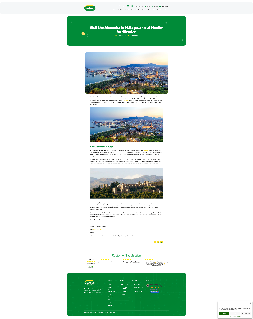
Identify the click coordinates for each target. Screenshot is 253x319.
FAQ (149, 9)
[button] (250, 303)
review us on (154, 291)
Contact (110, 305)
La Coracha (125, 100)
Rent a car (111, 287)
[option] (111, 263)
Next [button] (167, 262)
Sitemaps (123, 294)
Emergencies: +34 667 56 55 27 (138, 290)
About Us (137, 9)
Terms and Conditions (124, 287)
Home (109, 284)
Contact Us (159, 9)
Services (144, 9)
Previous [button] (98, 262)
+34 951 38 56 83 (138, 287)
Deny (235, 313)
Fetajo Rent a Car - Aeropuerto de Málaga (156, 285)
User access (124, 284)
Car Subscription (129, 9)
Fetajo (114, 9)
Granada (146, 150)
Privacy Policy (125, 291)
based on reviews (91, 263)
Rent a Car (120, 9)
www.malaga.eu (97, 229)
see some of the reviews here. (91, 264)
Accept (224, 313)
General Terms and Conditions (235, 316)
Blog (154, 9)
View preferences (246, 313)
